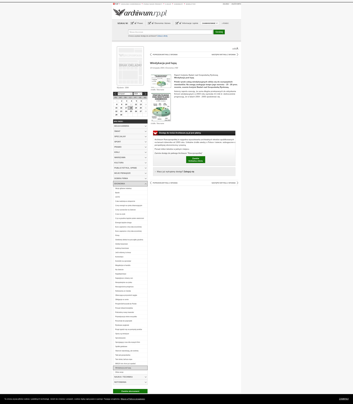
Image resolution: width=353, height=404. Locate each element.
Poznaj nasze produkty (153, 4)
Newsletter (190, 4)
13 (141, 104)
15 (116, 108)
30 (121, 115)
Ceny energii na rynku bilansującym (128, 205)
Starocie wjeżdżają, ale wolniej (126, 351)
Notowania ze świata (123, 291)
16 (121, 108)
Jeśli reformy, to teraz (123, 252)
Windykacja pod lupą (123, 368)
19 (136, 108)
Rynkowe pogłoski (122, 325)
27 (141, 111)
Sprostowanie (120, 338)
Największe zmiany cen (124, 278)
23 (121, 111)
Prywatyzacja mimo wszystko (126, 317)
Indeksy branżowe (122, 248)
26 (136, 111)
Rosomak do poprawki (123, 321)
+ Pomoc (225, 23)
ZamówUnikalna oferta (195, 159)
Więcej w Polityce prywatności (133, 399)
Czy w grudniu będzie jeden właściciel (129, 218)
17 (126, 108)
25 (131, 111)
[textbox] (170, 32)
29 (116, 115)
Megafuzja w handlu (122, 265)
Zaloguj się (175, 171)
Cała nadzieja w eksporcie (125, 201)
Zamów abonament (130, 391)
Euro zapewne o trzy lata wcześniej (128, 227)
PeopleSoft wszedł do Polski (126, 304)
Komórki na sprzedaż (123, 261)
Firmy (117, 235)
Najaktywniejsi (120, 274)
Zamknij (344, 399)
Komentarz (119, 257)
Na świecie (119, 270)
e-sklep (168, 4)
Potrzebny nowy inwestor (124, 312)
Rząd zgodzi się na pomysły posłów (128, 329)
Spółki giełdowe (121, 346)
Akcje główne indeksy (123, 188)
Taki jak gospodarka (122, 355)
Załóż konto (236, 4)
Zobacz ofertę (162, 36)
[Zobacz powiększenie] (161, 81)
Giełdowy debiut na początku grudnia (129, 240)
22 (116, 111)
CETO (117, 197)
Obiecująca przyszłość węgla (126, 295)
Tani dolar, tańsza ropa (123, 359)
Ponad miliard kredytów (124, 308)
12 (136, 104)
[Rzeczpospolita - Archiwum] (140, 12)
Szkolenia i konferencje (131, 4)
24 (126, 111)
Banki (117, 193)
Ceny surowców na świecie (125, 210)
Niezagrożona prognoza (124, 287)
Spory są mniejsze (122, 334)
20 (141, 108)
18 (131, 108)
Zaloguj (226, 4)
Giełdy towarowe (121, 244)
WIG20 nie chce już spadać (125, 364)
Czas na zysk (120, 214)
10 (126, 104)
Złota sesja (119, 372)
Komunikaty (178, 4)
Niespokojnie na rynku (123, 282)
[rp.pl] (115, 4)
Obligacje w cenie (122, 299)
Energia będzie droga (123, 223)
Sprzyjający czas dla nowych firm (127, 342)
